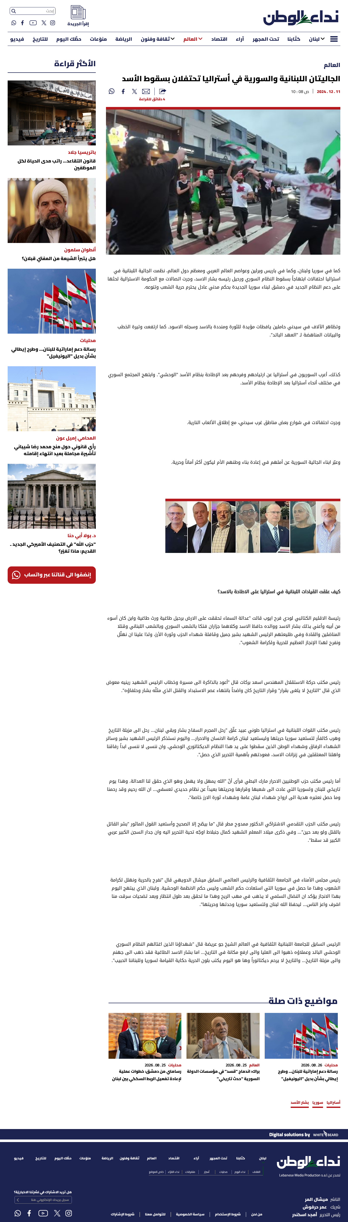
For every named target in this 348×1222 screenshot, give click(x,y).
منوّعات (98, 39)
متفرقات (190, 1172)
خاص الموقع (156, 1172)
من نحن (256, 1214)
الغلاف (256, 1172)
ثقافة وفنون (155, 39)
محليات (223, 1172)
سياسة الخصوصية (190, 1214)
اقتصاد (219, 39)
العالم (190, 39)
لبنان (314, 39)
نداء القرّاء (173, 1172)
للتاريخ (40, 39)
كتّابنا (293, 39)
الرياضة (123, 39)
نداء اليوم (240, 1172)
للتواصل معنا (155, 1214)
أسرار (206, 1172)
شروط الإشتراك (123, 1214)
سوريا (317, 1103)
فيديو (17, 39)
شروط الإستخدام (228, 1214)
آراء (240, 39)
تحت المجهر (266, 39)
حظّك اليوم (68, 39)
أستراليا (333, 1103)
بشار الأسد (300, 1103)
